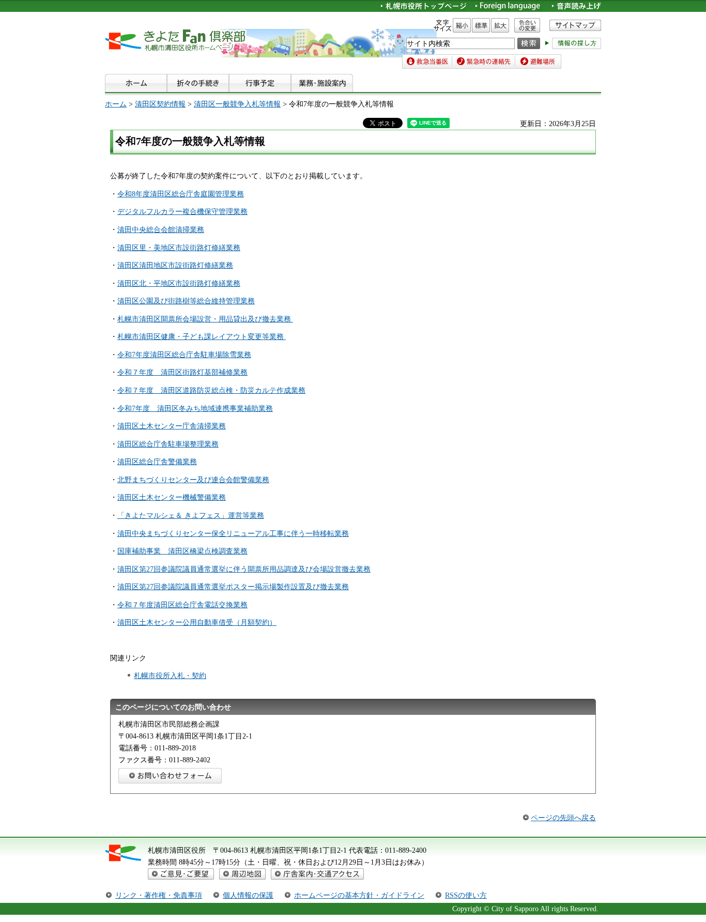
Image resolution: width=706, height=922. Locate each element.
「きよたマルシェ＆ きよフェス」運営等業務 (190, 515)
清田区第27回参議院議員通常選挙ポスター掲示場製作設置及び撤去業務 (233, 586)
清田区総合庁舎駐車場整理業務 (168, 444)
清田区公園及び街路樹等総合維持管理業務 (186, 301)
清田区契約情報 (160, 104)
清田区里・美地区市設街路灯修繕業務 (178, 247)
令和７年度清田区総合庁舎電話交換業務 (182, 605)
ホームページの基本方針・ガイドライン (359, 895)
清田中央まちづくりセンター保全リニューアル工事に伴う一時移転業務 (233, 533)
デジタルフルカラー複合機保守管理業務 (182, 211)
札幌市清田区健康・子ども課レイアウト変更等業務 (201, 336)
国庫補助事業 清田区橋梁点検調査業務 (182, 551)
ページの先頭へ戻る (563, 817)
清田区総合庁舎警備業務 (157, 461)
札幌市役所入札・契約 (170, 675)
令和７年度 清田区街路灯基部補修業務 (182, 372)
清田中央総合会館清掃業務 (160, 229)
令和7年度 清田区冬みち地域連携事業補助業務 (195, 408)
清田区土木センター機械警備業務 (171, 497)
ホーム (116, 104)
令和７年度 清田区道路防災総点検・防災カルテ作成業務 (211, 390)
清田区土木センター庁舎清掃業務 (171, 426)
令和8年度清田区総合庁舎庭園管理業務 (180, 194)
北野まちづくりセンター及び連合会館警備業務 (193, 479)
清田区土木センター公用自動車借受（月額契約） (197, 622)
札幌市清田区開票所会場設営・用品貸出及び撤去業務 (205, 319)
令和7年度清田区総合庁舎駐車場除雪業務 (184, 354)
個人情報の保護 (248, 895)
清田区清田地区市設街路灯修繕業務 (175, 265)
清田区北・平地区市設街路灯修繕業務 (178, 283)
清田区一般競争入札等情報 (237, 104)
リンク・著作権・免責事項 (158, 895)
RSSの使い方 (466, 895)
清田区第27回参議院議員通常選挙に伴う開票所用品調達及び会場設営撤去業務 (244, 569)
